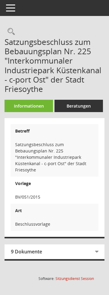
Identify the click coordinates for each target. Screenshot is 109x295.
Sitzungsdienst (74, 278)
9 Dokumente (26, 251)
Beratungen (79, 106)
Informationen (29, 106)
